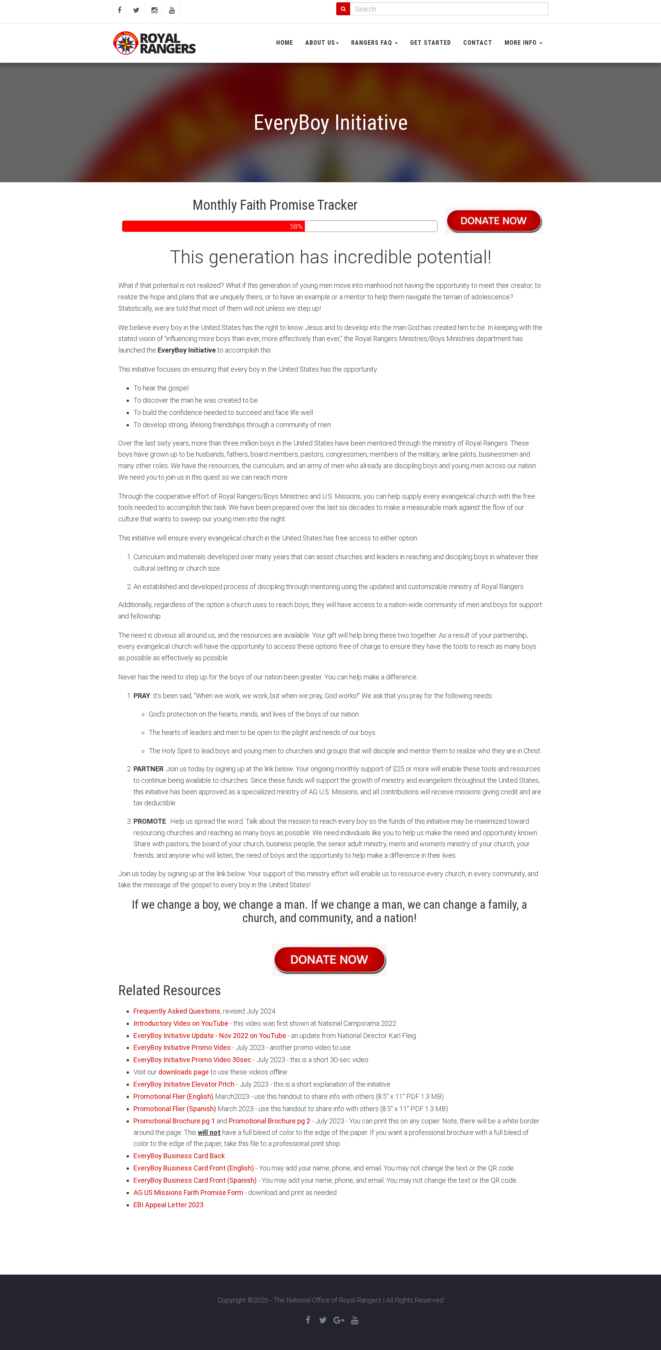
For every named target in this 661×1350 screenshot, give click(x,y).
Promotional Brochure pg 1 (174, 1121)
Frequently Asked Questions (177, 1011)
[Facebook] (119, 10)
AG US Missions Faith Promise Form (188, 1192)
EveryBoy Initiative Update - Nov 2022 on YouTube (210, 1036)
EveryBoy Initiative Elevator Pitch (184, 1084)
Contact (477, 42)
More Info (522, 42)
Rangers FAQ (372, 42)
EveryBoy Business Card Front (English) (194, 1168)
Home (284, 42)
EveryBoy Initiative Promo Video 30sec (192, 1060)
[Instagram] (154, 10)
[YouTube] (171, 10)
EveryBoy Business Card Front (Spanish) (195, 1180)
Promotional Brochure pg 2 (269, 1121)
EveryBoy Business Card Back (179, 1156)
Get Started (430, 42)
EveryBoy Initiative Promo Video (182, 1047)
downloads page (183, 1072)
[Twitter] (136, 10)
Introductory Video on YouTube (181, 1023)
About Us (320, 42)
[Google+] (339, 1320)
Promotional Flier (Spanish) (175, 1109)
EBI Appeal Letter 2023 (169, 1205)
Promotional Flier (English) (173, 1096)
